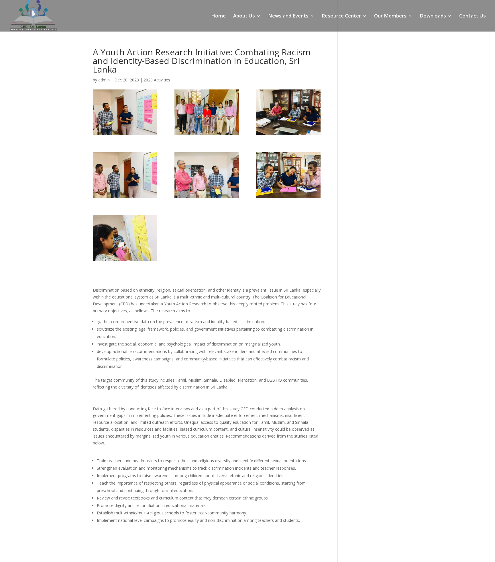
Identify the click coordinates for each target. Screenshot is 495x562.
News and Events (288, 16)
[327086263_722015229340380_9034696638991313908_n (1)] (125, 112)
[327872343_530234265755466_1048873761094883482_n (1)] (206, 112)
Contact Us (472, 16)
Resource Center (341, 16)
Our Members (390, 16)
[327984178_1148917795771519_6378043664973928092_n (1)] (206, 175)
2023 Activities (157, 80)
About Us (244, 16)
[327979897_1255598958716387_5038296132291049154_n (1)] (125, 175)
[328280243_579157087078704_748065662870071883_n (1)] (125, 238)
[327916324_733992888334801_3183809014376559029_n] (288, 112)
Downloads (433, 16)
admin (104, 80)
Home (218, 16)
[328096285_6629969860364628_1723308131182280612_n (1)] (288, 175)
